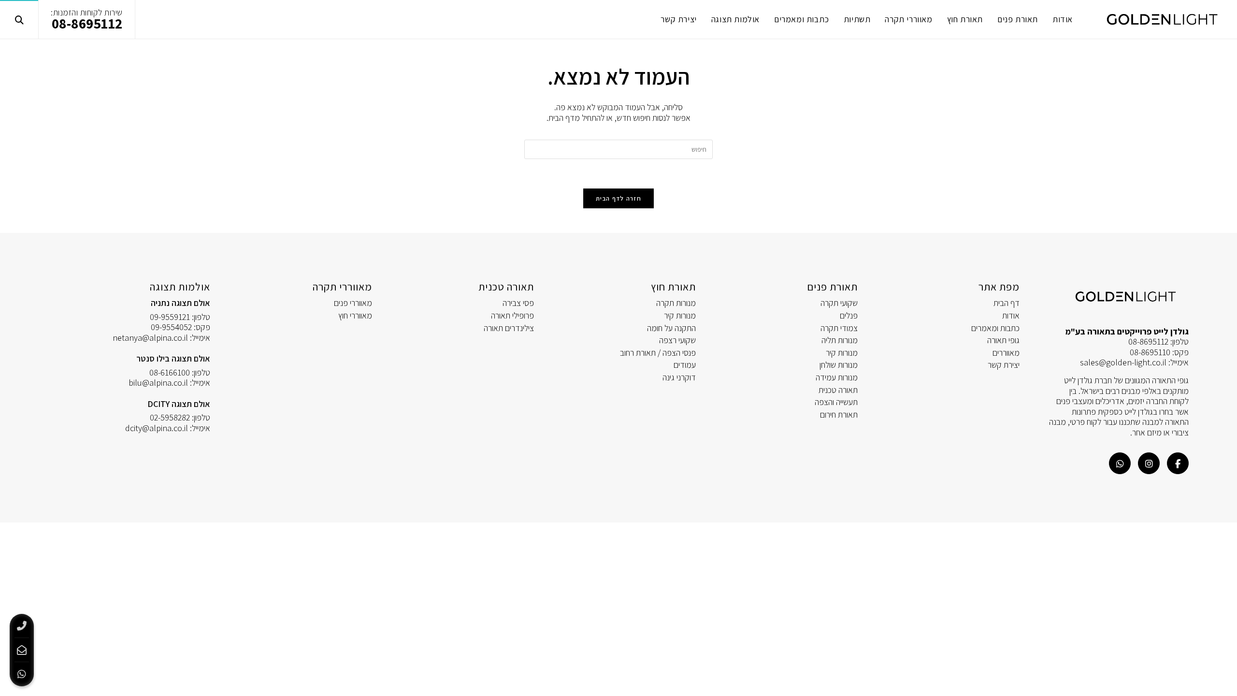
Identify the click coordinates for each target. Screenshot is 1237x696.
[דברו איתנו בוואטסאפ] (1120, 463)
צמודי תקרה (839, 328)
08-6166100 (169, 372)
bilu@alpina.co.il (158, 382)
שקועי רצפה (677, 340)
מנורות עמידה (837, 377)
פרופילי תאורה (512, 315)
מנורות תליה (839, 340)
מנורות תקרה (676, 302)
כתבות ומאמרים (995, 328)
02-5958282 (170, 417)
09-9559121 (170, 316)
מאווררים (1006, 352)
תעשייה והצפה (836, 401)
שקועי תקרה (839, 302)
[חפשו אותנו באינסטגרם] (1149, 463)
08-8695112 (87, 23)
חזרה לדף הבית (618, 198)
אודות (1011, 315)
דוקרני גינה (679, 377)
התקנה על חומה (671, 328)
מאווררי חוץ (355, 315)
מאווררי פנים (353, 302)
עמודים (685, 364)
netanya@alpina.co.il (150, 337)
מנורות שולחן (839, 364)
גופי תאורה (1003, 340)
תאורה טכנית (838, 389)
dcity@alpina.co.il (156, 428)
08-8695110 (1150, 352)
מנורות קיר (842, 352)
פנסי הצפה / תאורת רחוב (658, 352)
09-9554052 (171, 327)
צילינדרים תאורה (509, 328)
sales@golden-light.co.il (1123, 362)
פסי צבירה (518, 302)
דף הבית (1006, 302)
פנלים (849, 315)
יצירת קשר (1004, 364)
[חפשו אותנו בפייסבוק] (1178, 463)
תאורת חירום (839, 414)
